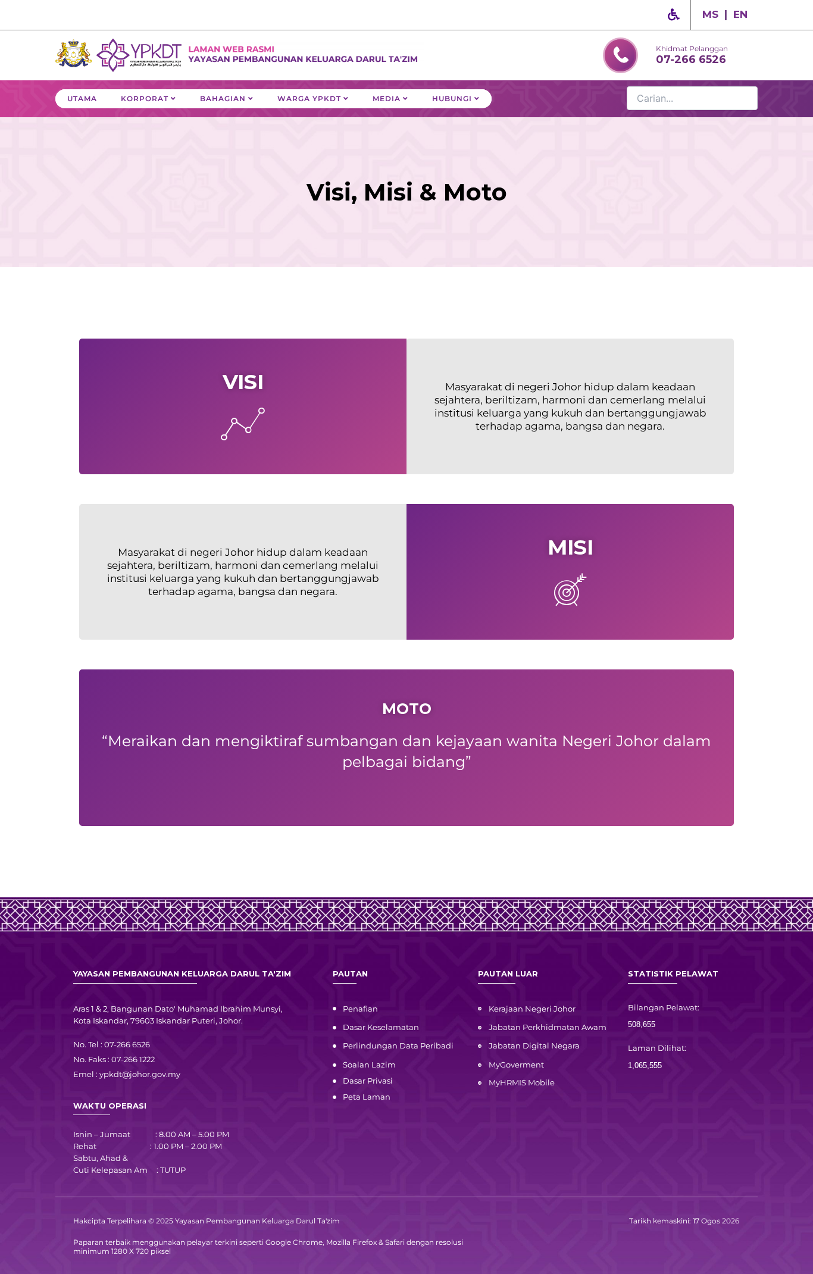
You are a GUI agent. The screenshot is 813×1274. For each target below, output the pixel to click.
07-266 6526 (691, 59)
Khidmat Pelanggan (692, 48)
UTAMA (82, 98)
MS (710, 14)
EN (740, 14)
